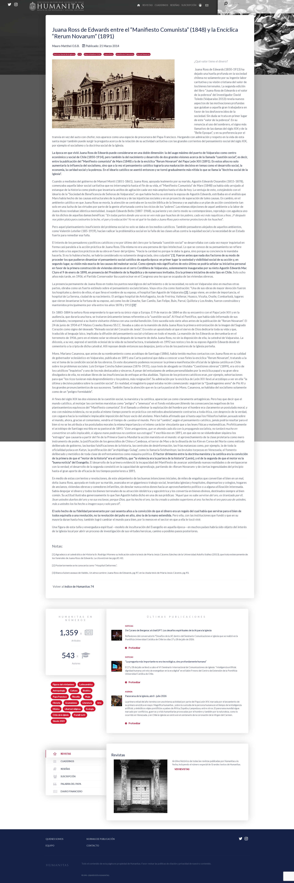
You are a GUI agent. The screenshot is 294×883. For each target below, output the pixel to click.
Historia (56, 703)
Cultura (73, 690)
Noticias (129, 626)
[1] (173, 255)
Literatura (87, 703)
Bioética (86, 690)
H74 (79, 54)
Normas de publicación (101, 839)
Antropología (59, 690)
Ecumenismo (71, 703)
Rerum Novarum (143, 54)
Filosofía (76, 697)
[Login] (200, 5)
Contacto (93, 845)
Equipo (50, 845)
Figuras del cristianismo (63, 684)
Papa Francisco (60, 697)
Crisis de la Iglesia (61, 715)
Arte (99, 703)
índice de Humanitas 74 (79, 586)
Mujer (87, 697)
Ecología (90, 709)
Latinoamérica (85, 684)
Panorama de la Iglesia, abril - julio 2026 (146, 695)
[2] (186, 292)
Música (56, 709)
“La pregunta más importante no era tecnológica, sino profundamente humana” (165, 661)
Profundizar (134, 648)
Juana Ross (108, 54)
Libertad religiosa (73, 709)
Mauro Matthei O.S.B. (92, 54)
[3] (134, 305)
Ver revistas (182, 769)
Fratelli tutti (79, 715)
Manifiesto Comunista (125, 54)
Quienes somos (54, 839)
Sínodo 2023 (59, 721)
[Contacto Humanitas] (207, 5)
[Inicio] (138, 5)
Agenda (128, 692)
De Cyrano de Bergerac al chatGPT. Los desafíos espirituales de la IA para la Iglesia (168, 630)
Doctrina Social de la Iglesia (64, 54)
